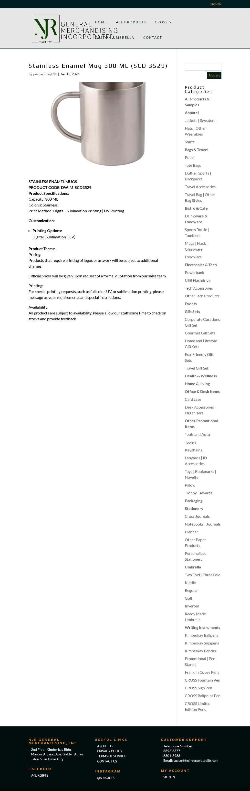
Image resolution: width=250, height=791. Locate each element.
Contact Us (107, 761)
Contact (152, 37)
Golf (188, 598)
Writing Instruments (202, 627)
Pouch (190, 157)
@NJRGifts (106, 778)
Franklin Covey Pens (202, 672)
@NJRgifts (39, 775)
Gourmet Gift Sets (200, 333)
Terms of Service (111, 756)
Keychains (193, 450)
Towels (190, 442)
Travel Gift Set (196, 368)
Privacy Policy (109, 751)
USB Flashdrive (197, 280)
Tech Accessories (199, 288)
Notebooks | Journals (203, 524)
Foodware (193, 256)
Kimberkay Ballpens (201, 635)
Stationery (194, 508)
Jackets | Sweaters (200, 120)
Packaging (193, 500)
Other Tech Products (202, 295)
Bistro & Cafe (196, 208)
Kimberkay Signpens (202, 643)
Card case (193, 399)
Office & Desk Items (202, 391)
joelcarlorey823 (45, 74)
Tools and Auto (197, 434)
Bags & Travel (196, 149)
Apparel (192, 112)
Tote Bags (193, 165)
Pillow (190, 485)
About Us (105, 746)
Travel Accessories (200, 186)
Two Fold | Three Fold (202, 574)
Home (101, 22)
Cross (161, 22)
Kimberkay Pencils (200, 650)
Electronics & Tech (201, 264)
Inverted (192, 606)
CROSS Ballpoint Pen (202, 695)
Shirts (190, 141)
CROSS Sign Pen (198, 687)
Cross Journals (197, 516)
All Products (131, 22)
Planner (191, 531)
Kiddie (190, 582)
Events (191, 303)
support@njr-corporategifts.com (196, 760)
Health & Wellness (201, 375)
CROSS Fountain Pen (202, 680)
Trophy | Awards (198, 492)
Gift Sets (192, 311)
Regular (191, 590)
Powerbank (194, 272)
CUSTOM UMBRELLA (114, 37)
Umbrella (193, 567)
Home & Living (197, 383)
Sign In (215, 4)
